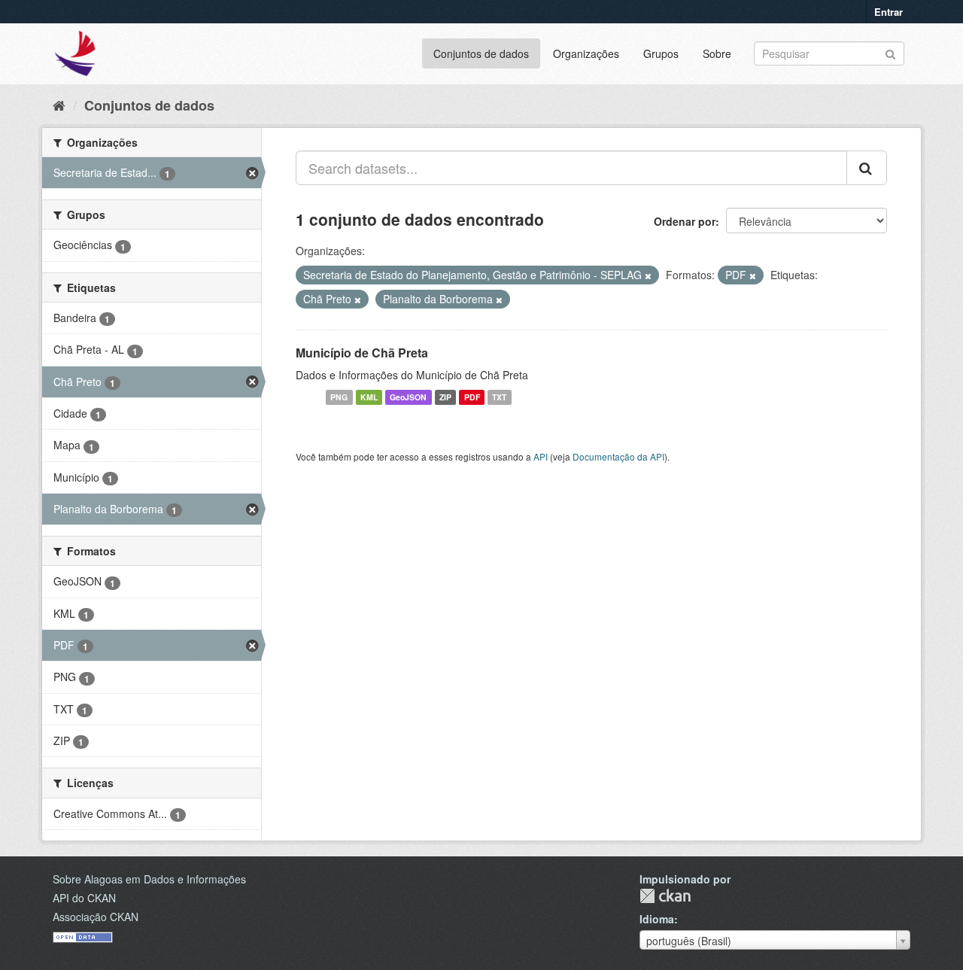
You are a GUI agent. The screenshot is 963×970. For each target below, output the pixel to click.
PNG (339, 397)
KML (369, 397)
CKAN (665, 896)
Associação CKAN (95, 916)
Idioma (656, 918)
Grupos (661, 53)
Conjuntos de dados (481, 53)
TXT (499, 397)
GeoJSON (408, 397)
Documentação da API (618, 456)
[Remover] (648, 275)
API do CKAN (84, 897)
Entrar (888, 12)
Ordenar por (684, 221)
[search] (866, 168)
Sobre (717, 53)
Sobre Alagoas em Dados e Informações (149, 878)
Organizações (586, 53)
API (540, 456)
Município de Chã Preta (362, 352)
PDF (472, 397)
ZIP (445, 397)
